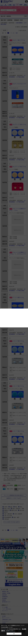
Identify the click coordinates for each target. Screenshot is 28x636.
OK (14, 633)
